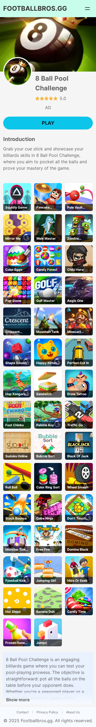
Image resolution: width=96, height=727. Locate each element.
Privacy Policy (47, 712)
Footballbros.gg (37, 720)
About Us (73, 712)
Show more (18, 699)
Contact (23, 712)
